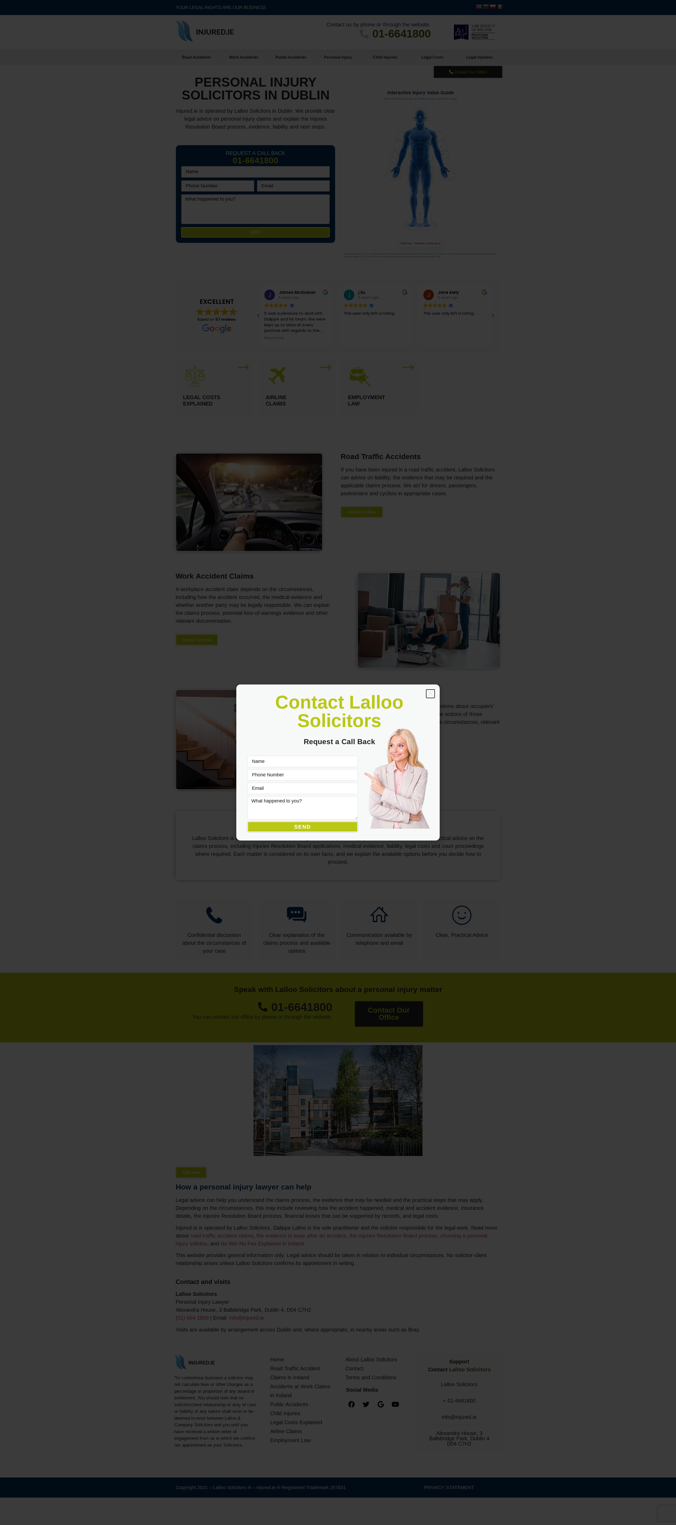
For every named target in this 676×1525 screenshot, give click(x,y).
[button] (430, 694)
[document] (338, 762)
